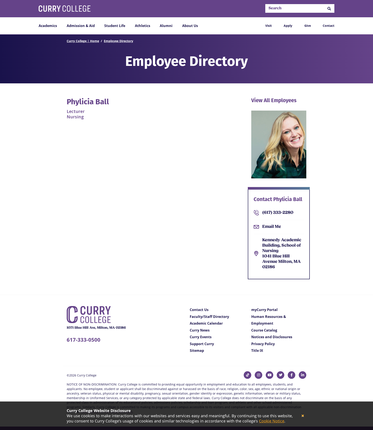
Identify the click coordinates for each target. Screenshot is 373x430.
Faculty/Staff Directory (209, 316)
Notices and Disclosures (271, 337)
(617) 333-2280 (277, 213)
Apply (288, 26)
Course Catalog (264, 330)
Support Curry (202, 343)
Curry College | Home (83, 41)
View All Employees (274, 100)
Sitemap (197, 350)
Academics (48, 25)
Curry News (200, 330)
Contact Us (199, 309)
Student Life (114, 25)
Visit (268, 26)
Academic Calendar (206, 323)
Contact (328, 26)
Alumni (166, 25)
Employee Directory (118, 41)
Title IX (257, 350)
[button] (329, 8)
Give (307, 26)
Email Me (271, 227)
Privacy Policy (263, 343)
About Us (190, 25)
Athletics (142, 25)
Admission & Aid (81, 25)
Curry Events (201, 337)
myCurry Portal (264, 309)
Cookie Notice (271, 421)
